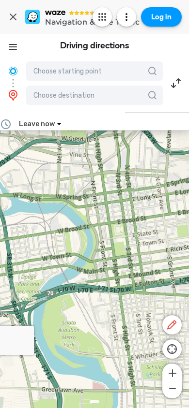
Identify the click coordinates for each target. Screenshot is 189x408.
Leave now (37, 124)
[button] (176, 83)
